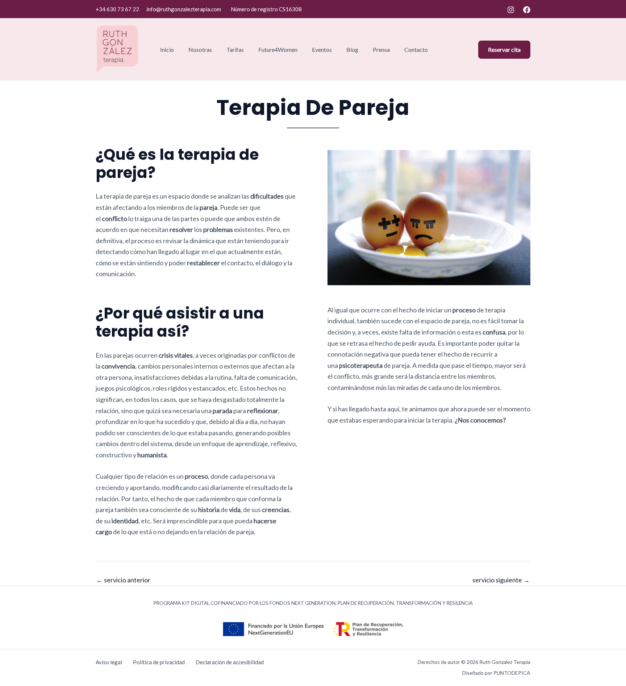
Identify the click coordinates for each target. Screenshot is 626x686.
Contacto (416, 49)
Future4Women (277, 49)
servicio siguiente (501, 580)
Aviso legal (109, 662)
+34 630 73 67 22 (117, 9)
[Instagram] (510, 9)
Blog (352, 49)
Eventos (322, 49)
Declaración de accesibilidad (230, 662)
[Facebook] (526, 9)
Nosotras (200, 49)
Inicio (167, 49)
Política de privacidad (159, 662)
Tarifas (235, 49)
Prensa (381, 49)
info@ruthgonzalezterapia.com (183, 9)
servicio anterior (123, 580)
